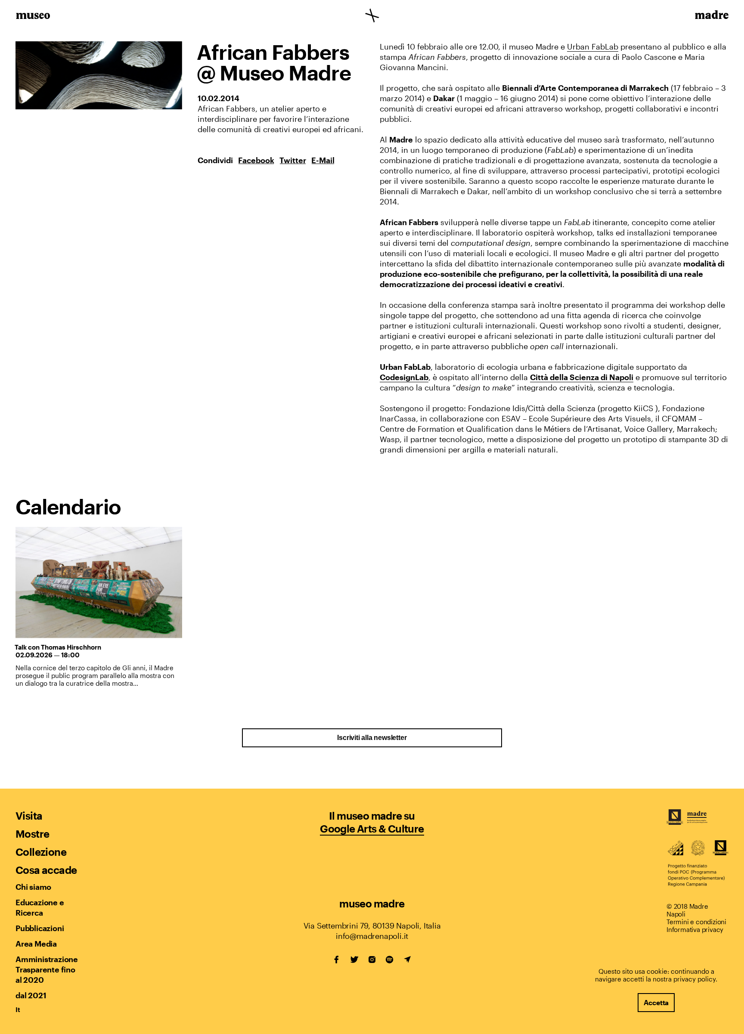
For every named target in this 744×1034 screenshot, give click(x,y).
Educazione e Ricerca (40, 907)
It (18, 1009)
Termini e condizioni (696, 922)
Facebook (256, 160)
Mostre (32, 833)
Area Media (36, 943)
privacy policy (694, 979)
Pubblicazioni (40, 928)
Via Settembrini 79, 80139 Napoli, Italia (372, 925)
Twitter (292, 160)
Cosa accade (46, 870)
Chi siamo (33, 887)
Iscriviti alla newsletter (371, 737)
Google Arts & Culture (372, 828)
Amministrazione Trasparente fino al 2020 (47, 969)
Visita (29, 815)
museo (33, 16)
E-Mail (323, 160)
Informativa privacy (694, 929)
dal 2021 (31, 995)
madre (711, 16)
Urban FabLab (592, 46)
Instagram (372, 959)
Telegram (407, 959)
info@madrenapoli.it (372, 936)
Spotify (389, 959)
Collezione (41, 851)
